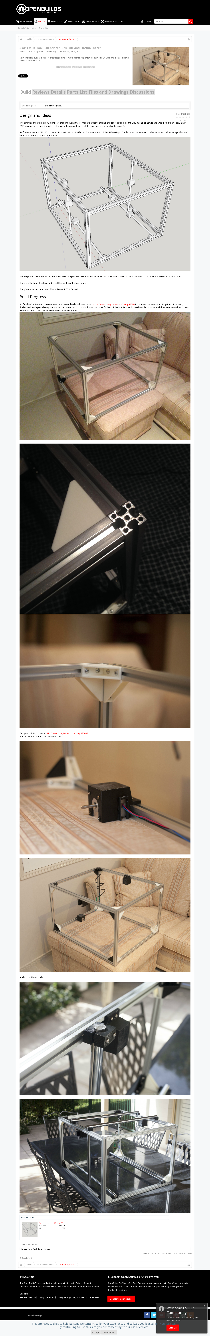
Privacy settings (64, 1297)
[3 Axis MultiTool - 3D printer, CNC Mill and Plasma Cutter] (160, 66)
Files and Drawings (109, 92)
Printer (91, 67)
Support (24, 1293)
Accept (95, 1332)
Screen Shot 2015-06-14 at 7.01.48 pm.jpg (55, 1223)
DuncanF (24, 1249)
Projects (72, 21)
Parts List (77, 92)
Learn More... (109, 1332)
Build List (44, 28)
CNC (74, 67)
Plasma (60, 67)
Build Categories (27, 28)
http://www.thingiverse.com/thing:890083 (67, 733)
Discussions (142, 92)
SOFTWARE (110, 21)
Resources (91, 21)
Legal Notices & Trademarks (86, 1297)
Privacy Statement (46, 1297)
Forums (55, 21)
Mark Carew (37, 1249)
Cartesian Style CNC (35, 51)
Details (58, 92)
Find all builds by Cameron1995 (179, 1253)
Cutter (67, 67)
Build (25, 92)
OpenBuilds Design (34, 1315)
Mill (79, 67)
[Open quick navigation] (189, 39)
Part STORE (26, 21)
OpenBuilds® (27, 1258)
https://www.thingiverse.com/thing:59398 (114, 304)
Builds (41, 21)
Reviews (41, 92)
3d (85, 67)
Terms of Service (28, 1297)
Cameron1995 (63, 51)
